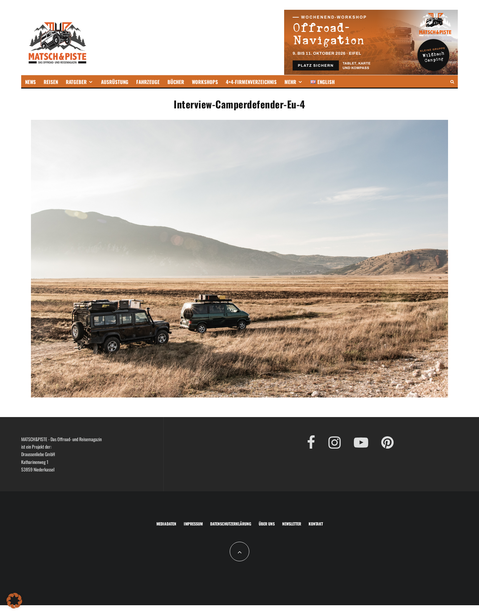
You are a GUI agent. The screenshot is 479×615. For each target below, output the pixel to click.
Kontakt (316, 523)
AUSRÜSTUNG (114, 81)
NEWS (30, 81)
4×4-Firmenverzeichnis (251, 81)
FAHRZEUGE (148, 81)
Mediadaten (166, 523)
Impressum (193, 523)
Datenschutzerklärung (230, 523)
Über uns (267, 523)
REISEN (51, 81)
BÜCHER (175, 81)
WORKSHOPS (205, 81)
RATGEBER (76, 81)
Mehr (290, 81)
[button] (14, 600)
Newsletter (291, 523)
